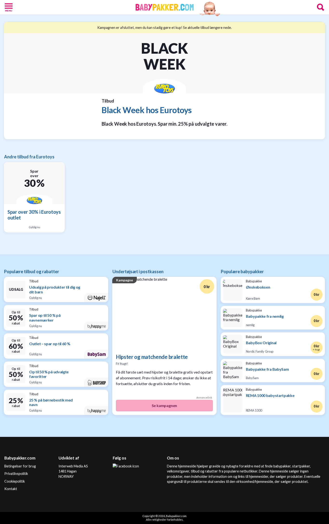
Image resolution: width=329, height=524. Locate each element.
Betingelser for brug (20, 466)
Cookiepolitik (14, 481)
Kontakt (10, 489)
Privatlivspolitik (16, 474)
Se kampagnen (164, 405)
